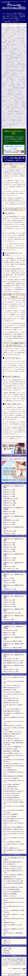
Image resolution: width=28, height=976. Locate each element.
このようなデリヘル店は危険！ (11, 795)
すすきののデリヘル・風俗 (10, 630)
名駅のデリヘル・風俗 (9, 580)
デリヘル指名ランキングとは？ (11, 738)
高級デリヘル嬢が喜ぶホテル (11, 847)
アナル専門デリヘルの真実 (10, 748)
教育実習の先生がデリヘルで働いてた (13, 878)
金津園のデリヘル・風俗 (10, 589)
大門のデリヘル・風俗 (9, 582)
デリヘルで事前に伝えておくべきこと (13, 799)
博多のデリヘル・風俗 (9, 604)
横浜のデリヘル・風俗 (9, 511)
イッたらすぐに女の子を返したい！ (10, 109)
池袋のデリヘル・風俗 (9, 496)
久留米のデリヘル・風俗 (10, 606)
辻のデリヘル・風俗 (9, 619)
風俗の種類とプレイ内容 (10, 689)
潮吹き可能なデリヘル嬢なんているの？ (14, 829)
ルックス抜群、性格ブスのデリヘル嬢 (13, 880)
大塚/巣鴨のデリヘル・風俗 (11, 498)
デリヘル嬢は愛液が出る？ (10, 769)
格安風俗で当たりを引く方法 (11, 702)
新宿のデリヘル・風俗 (9, 491)
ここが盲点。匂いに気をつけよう (12, 793)
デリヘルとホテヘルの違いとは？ (11, 122)
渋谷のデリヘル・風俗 (9, 494)
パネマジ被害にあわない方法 (11, 113)
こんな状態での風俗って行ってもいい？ (14, 818)
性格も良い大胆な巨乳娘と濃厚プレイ (13, 861)
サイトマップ (23, 24)
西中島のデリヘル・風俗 (10, 547)
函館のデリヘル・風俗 (9, 632)
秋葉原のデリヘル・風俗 (10, 502)
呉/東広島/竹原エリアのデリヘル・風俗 (14, 660)
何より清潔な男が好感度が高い (14, 57)
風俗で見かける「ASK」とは (11, 698)
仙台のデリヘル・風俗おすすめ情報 (13, 641)
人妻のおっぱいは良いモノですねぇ (13, 868)
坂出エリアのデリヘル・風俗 (11, 671)
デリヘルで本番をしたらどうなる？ (17, 96)
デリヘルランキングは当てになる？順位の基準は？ (13, 98)
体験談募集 (6, 950)
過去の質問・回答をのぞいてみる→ (14, 147)
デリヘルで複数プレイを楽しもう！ (14, 83)
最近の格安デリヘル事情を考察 (11, 751)
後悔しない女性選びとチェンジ (14, 44)
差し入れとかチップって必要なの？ (15, 117)
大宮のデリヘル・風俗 (9, 533)
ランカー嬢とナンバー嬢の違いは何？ (13, 740)
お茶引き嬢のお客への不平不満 (18, 107)
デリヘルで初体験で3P (9, 864)
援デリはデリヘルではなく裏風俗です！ (14, 827)
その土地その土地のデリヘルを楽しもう (13, 61)
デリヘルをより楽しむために (11, 788)
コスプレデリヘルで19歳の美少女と (13, 891)
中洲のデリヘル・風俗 (9, 600)
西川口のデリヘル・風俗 (10, 530)
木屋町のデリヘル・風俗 (10, 557)
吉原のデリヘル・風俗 (9, 500)
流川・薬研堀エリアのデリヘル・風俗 (13, 662)
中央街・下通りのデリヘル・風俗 (12, 612)
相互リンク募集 (8, 948)
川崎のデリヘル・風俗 (9, 513)
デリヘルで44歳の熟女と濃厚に (12, 889)
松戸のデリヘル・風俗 (9, 524)
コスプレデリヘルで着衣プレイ (11, 778)
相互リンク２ (7, 942)
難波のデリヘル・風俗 (9, 542)
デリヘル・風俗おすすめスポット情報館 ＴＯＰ (12, 27)
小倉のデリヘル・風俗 (9, 602)
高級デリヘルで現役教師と (10, 893)
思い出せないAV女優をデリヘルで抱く (13, 887)
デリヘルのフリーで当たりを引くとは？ (14, 831)
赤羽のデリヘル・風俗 (9, 505)
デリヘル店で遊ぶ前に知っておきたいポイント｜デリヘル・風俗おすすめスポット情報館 (13, 2)
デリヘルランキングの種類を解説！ (12, 87)
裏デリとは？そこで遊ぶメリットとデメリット (12, 36)
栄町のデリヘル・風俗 (9, 522)
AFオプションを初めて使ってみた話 (13, 866)
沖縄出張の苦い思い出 (9, 922)
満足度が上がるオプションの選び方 (10, 100)
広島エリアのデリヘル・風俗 (11, 658)
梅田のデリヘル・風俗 (9, 544)
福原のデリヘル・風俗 (9, 566)
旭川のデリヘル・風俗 (9, 634)
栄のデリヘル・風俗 (9, 578)
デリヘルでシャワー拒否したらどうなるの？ (14, 33)
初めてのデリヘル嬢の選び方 (11, 48)
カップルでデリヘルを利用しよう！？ (13, 763)
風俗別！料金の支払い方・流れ (11, 687)
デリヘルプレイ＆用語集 (10, 816)
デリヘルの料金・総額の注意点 (9, 66)
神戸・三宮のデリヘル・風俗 (11, 568)
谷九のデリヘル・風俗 (9, 549)
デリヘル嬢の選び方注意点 (19, 64)
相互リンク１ (7, 940)
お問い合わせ (7, 952)
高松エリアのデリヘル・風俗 (11, 669)
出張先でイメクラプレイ (10, 895)
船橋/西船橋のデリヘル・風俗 (11, 520)
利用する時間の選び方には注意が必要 (14, 70)
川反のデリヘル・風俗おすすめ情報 (13, 647)
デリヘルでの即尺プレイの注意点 (12, 841)
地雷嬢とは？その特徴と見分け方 (12, 733)
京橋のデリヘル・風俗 (9, 551)
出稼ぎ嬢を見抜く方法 (12, 94)
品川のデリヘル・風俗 (9, 489)
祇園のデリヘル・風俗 (9, 560)
